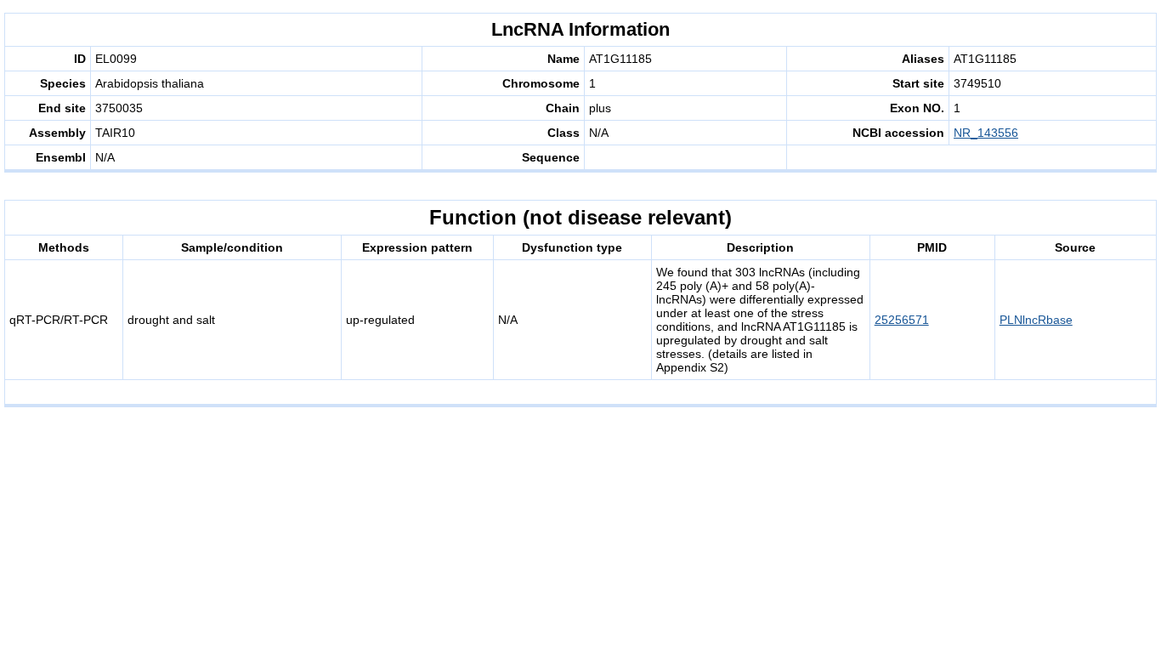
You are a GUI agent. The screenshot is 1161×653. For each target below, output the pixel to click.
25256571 (902, 319)
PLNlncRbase (1036, 319)
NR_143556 (986, 132)
